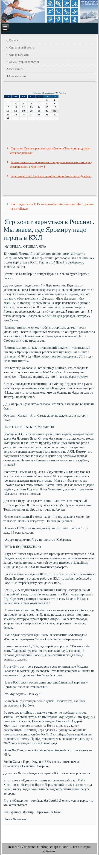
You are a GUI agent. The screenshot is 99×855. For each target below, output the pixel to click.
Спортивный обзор (21, 47)
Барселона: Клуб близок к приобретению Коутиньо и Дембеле (51, 176)
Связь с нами (17, 76)
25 (15, 114)
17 (7, 111)
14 (39, 107)
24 (7, 114)
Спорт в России (19, 54)
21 (39, 111)
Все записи (16, 69)
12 (23, 107)
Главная (14, 40)
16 (54, 107)
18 (15, 111)
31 (7, 118)
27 (31, 114)
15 (47, 107)
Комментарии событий (24, 62)
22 (47, 111)
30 (54, 114)
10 (7, 107)
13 (31, 107)
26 (23, 114)
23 (54, 111)
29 (47, 114)
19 (23, 111)
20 (31, 111)
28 (39, 114)
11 (16, 107)
